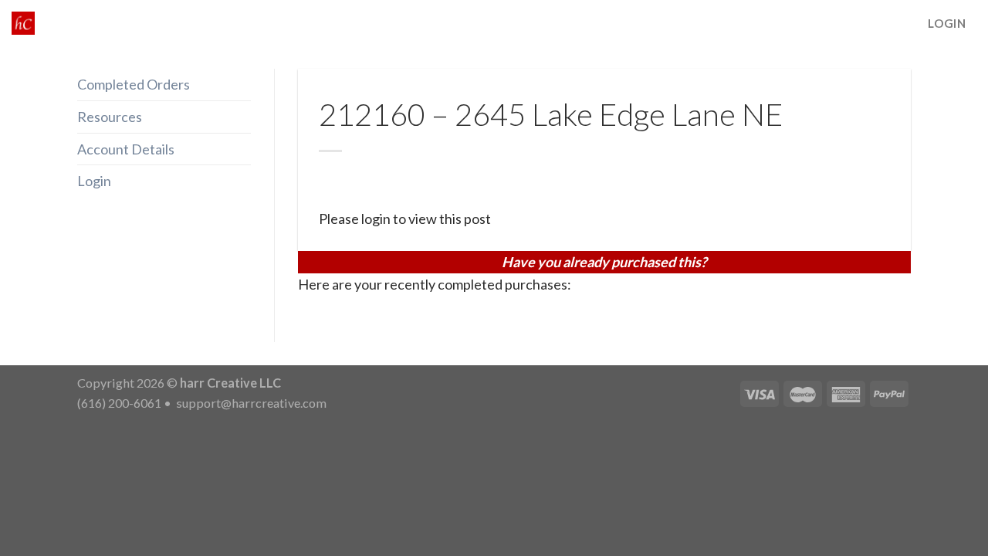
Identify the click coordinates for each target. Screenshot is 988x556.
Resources (109, 116)
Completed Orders (133, 84)
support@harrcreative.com (250, 402)
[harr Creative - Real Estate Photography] (23, 23)
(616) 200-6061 (119, 402)
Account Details (125, 149)
